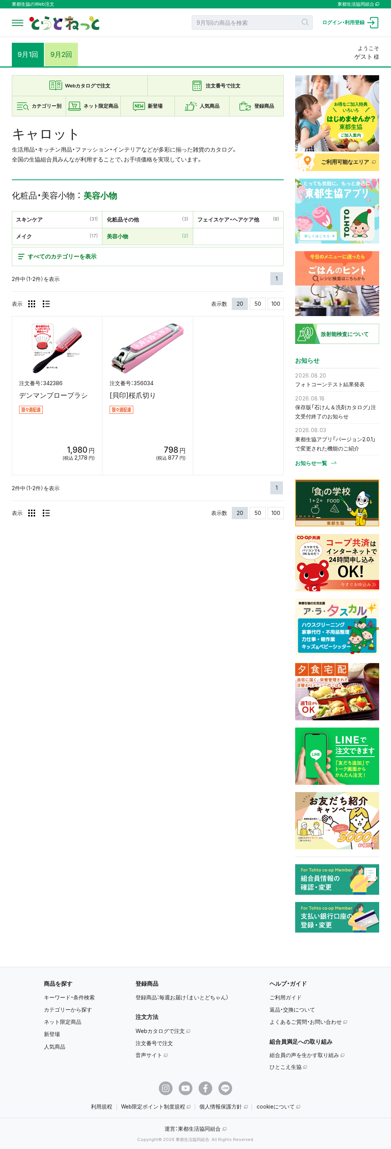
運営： (193, 1128)
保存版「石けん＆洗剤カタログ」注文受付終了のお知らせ (335, 412)
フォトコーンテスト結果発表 (330, 384)
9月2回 (61, 54)
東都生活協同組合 (356, 4)
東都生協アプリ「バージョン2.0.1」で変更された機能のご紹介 (335, 444)
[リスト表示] (46, 304)
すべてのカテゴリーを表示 (62, 256)
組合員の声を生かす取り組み (304, 1055)
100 (275, 303)
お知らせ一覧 (311, 463)
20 (240, 303)
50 (258, 303)
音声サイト (149, 1055)
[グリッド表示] (31, 304)
